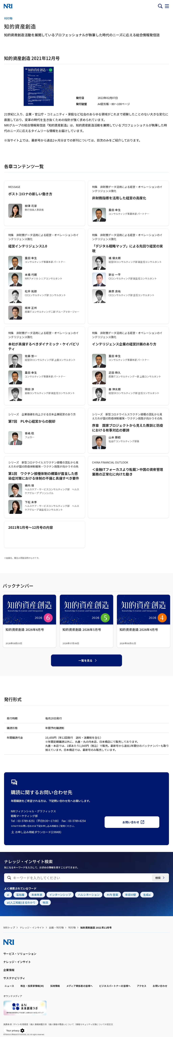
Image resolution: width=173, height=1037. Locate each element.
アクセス (141, 986)
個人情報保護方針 (38, 1024)
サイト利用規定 (21, 1024)
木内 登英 (112, 895)
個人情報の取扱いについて (61, 1024)
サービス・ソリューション (19, 954)
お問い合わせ (130, 822)
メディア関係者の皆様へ (79, 986)
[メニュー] (167, 6)
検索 (158, 878)
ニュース (9, 986)
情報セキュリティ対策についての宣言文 (94, 1024)
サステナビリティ (14, 978)
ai (8, 895)
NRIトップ (9, 927)
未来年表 (36, 895)
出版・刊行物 (56, 927)
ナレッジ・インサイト (32, 927)
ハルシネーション (89, 895)
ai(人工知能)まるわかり (21, 902)
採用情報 (55, 986)
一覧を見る (85, 660)
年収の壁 (130, 895)
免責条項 (7, 1024)
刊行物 (72, 927)
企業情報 (8, 970)
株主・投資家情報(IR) (32, 986)
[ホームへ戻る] (8, 6)
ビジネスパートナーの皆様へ (115, 986)
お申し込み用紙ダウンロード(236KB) (38, 832)
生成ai (147, 895)
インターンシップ (60, 895)
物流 (45, 902)
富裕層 (20, 895)
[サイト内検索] (160, 6)
